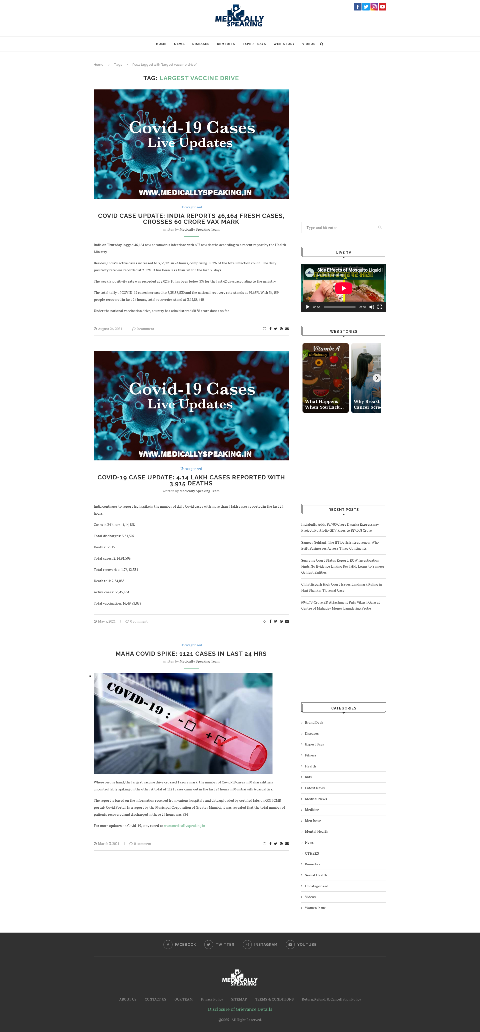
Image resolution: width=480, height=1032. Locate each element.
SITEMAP (239, 999)
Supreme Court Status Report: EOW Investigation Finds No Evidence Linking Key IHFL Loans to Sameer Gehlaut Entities (342, 566)
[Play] (307, 307)
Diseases (201, 44)
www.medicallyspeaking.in (184, 825)
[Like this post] (264, 329)
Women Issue (315, 907)
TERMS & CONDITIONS (274, 999)
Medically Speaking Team (200, 229)
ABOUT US (127, 999)
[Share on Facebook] (271, 329)
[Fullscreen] (379, 307)
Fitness (310, 755)
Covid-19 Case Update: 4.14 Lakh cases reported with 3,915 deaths (191, 480)
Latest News (315, 787)
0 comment (145, 328)
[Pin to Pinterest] (281, 329)
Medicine (312, 809)
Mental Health (316, 831)
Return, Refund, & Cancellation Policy (331, 999)
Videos (309, 44)
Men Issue (313, 820)
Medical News (316, 798)
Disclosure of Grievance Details (240, 1009)
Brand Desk (314, 722)
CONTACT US (155, 999)
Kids (308, 776)
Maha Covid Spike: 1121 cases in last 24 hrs (191, 653)
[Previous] (305, 378)
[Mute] (371, 307)
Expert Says (254, 44)
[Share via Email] (287, 329)
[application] (343, 288)
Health (310, 766)
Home (161, 44)
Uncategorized (191, 207)
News (179, 44)
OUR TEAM (183, 999)
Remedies (226, 44)
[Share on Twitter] (275, 329)
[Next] (377, 378)
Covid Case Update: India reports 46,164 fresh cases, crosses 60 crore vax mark (191, 218)
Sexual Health (316, 875)
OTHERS (312, 853)
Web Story (284, 44)
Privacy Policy (212, 999)
